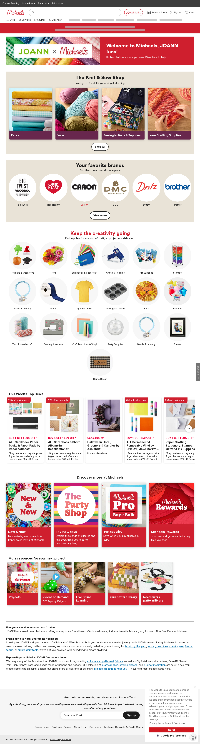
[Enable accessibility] (193, 737)
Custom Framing (10, 3)
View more (100, 215)
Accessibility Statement (60, 739)
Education (57, 3)
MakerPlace (28, 3)
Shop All (100, 146)
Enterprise (43, 3)
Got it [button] (171, 730)
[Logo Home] (15, 12)
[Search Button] (33, 12)
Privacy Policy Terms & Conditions (167, 723)
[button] (172, 735)
